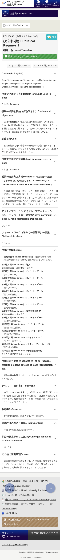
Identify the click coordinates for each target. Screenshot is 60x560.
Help (14, 513)
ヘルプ (8, 513)
